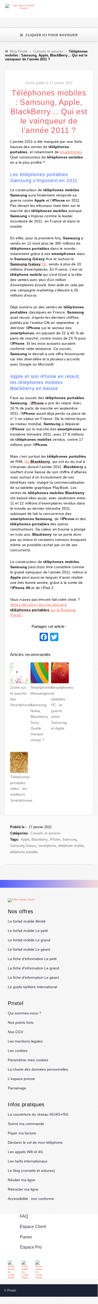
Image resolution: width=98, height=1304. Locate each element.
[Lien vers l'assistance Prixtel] (82, 7)
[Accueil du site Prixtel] (21, 7)
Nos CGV (15, 1032)
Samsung (69, 839)
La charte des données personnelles (38, 1069)
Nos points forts (21, 1022)
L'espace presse (21, 1079)
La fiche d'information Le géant (33, 977)
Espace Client (33, 1226)
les (37, 461)
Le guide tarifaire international (32, 987)
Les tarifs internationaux (27, 1161)
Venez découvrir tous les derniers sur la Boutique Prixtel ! (43, 610)
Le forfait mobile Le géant (29, 949)
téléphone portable (24, 852)
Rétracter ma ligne (23, 1189)
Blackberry (40, 839)
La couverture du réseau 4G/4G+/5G (38, 1114)
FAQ (24, 1216)
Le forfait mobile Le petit (28, 931)
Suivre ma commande (26, 1124)
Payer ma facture (22, 1133)
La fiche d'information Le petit (32, 959)
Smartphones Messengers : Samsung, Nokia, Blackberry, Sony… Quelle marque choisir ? (39, 713)
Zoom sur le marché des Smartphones (19, 696)
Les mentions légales (25, 1041)
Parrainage (17, 1088)
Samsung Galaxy (23, 846)
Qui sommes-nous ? (24, 1013)
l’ (36, 403)
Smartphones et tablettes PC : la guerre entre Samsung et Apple (60, 707)
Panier (26, 1237)
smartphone (47, 846)
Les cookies (17, 1051)
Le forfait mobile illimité (27, 921)
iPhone (55, 839)
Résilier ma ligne (21, 1180)
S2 (28, 264)
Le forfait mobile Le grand (29, 940)
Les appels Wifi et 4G (25, 1152)
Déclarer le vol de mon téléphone (35, 1142)
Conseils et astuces (45, 833)
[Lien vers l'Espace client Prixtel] (94, 7)
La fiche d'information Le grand (33, 968)
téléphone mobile (71, 846)
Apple (25, 839)
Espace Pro (31, 1247)
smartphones (71, 152)
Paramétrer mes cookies (28, 1060)
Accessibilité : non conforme (31, 1199)
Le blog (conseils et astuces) (31, 1170)
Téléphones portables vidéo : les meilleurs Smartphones (19, 788)
